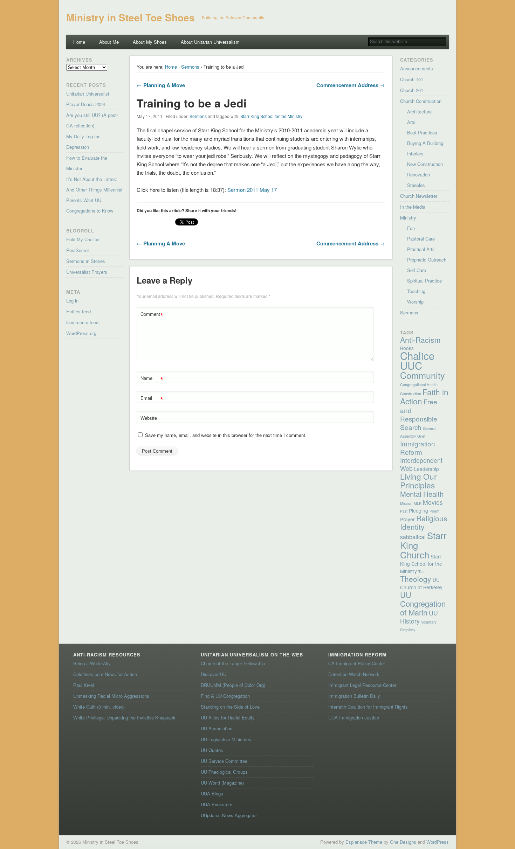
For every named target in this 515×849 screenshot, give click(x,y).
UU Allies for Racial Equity (228, 717)
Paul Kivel (83, 685)
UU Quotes (212, 750)
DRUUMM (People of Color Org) (233, 685)
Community (422, 375)
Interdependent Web (421, 464)
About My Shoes (150, 42)
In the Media (412, 206)
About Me (109, 42)
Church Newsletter (418, 196)
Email (151, 399)
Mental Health (422, 494)
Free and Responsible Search (418, 414)
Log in (72, 300)
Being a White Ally (92, 663)
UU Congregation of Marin (423, 603)
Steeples (416, 185)
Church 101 (411, 79)
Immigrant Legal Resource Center (362, 685)
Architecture (419, 111)
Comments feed (82, 322)
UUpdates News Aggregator (229, 815)
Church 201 (411, 90)
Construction (410, 393)
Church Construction (420, 101)
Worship (415, 301)
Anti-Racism (420, 339)
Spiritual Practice (424, 280)
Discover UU (213, 674)
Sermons (190, 66)
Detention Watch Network (353, 674)
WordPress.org (81, 333)
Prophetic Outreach (426, 259)
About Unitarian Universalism (210, 42)
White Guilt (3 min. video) (99, 706)
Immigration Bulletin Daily (354, 696)
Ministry (408, 217)
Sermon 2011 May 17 (252, 189)
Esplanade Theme (363, 841)
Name (151, 379)
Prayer (407, 519)
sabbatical (413, 537)
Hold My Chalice (82, 239)
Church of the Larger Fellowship (233, 663)
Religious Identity (423, 522)
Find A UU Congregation (225, 696)
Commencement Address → (350, 85)
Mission (406, 503)
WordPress (437, 841)
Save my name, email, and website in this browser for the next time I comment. (226, 435)
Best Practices (422, 132)
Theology (415, 578)
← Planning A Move (161, 85)
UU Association (216, 728)
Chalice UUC (417, 360)
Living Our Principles (418, 480)
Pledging (418, 510)
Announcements (416, 68)
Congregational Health (419, 384)
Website (148, 418)
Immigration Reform (417, 448)
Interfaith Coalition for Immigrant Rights (368, 706)
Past (403, 511)
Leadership (426, 468)
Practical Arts (421, 249)
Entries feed (78, 311)
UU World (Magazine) (222, 782)
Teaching (416, 291)
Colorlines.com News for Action (105, 674)
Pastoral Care (421, 238)
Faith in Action (424, 396)
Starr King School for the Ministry (271, 116)
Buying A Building (425, 143)
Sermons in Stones (85, 261)
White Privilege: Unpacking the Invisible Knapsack (124, 717)
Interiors (415, 153)
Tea (421, 571)
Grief (421, 436)
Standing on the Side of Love (230, 706)
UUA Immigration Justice (353, 717)
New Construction (425, 164)
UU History (419, 616)
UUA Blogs (212, 793)
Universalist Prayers (86, 272)
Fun (411, 228)
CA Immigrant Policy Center (356, 663)
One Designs (403, 841)
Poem (434, 511)
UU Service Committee (224, 761)
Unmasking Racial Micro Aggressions (111, 696)
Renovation (418, 174)
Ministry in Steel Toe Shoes (130, 17)
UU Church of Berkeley (421, 583)
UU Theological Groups (224, 771)
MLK (417, 503)
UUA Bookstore (216, 804)
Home (79, 42)
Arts (411, 122)
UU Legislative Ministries (226, 739)
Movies (433, 502)
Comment (151, 314)
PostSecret (77, 250)
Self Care (416, 270)
